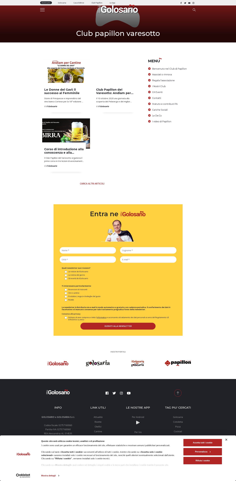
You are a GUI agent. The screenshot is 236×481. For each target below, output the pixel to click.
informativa (101, 317)
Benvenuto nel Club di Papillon (169, 69)
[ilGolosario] (118, 8)
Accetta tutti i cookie (202, 442)
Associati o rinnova (162, 74)
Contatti (156, 98)
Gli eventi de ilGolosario (78, 278)
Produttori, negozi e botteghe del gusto (84, 296)
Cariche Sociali (160, 110)
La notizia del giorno (76, 275)
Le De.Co (157, 115)
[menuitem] (98, 417)
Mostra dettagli (48, 475)
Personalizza (201, 451)
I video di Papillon (161, 121)
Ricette (71, 300)
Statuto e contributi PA (165, 104)
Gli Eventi (157, 92)
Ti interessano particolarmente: (76, 286)
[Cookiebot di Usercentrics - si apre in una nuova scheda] (23, 476)
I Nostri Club (159, 86)
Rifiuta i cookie (203, 460)
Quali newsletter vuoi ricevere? (76, 268)
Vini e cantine (73, 293)
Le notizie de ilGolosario (78, 271)
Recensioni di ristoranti (77, 289)
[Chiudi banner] (226, 440)
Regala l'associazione (163, 80)
